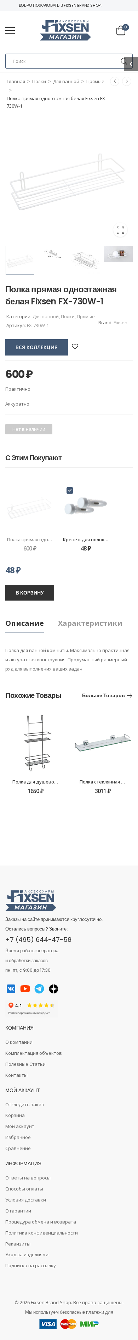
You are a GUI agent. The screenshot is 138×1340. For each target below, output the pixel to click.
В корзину (30, 592)
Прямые (95, 81)
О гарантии (18, 1211)
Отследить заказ (24, 1104)
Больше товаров (103, 695)
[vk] (11, 988)
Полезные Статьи (25, 1064)
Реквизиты (17, 1244)
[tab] (31, 623)
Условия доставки (25, 1200)
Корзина (15, 1115)
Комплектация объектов (33, 1053)
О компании (19, 1042)
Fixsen (120, 322)
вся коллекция (37, 347)
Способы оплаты (24, 1189)
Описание (24, 623)
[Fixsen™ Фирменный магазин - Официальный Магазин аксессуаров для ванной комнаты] (65, 30)
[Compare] (85, 346)
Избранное (18, 1137)
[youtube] (25, 988)
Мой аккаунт (19, 1126)
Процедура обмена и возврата (40, 1222)
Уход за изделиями (26, 1254)
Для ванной (66, 81)
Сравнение (18, 1148)
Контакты (16, 1075)
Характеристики (90, 623)
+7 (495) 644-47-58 (38, 939)
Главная (16, 81)
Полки (39, 81)
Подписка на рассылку (30, 1265)
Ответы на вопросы (28, 1177)
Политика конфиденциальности (41, 1233)
